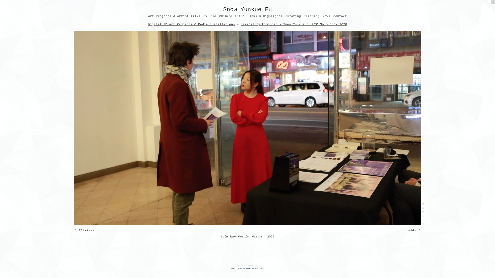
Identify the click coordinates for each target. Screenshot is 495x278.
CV (205, 16)
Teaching (311, 16)
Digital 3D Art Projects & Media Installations (191, 24)
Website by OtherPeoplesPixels (247, 269)
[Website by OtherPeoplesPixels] (487, 7)
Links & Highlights (265, 16)
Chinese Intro (231, 16)
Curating (293, 16)
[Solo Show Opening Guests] (247, 128)
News (326, 16)
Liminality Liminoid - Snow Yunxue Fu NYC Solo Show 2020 (294, 24)
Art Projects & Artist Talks (174, 16)
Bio (213, 16)
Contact (340, 16)
